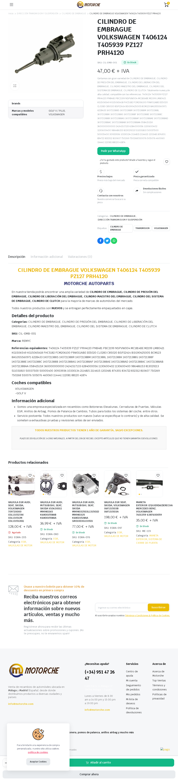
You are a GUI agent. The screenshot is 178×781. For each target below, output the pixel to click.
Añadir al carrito (100, 762)
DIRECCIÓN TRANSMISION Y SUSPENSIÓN (37, 13)
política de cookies (38, 752)
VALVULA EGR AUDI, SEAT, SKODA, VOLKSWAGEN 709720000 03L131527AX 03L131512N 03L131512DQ (19, 512)
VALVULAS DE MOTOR (20, 545)
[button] (14, 86)
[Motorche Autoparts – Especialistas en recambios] (88, 4)
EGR (23, 541)
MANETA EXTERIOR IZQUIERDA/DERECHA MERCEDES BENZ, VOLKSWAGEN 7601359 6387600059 (154, 508)
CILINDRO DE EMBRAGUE (74, 13)
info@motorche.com (20, 703)
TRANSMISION (142, 228)
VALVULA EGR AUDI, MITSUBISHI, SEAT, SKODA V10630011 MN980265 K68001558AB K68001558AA (51, 510)
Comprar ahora (89, 774)
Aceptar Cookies (38, 761)
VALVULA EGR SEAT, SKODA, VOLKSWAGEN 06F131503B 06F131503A (117, 507)
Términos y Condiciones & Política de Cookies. (147, 615)
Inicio (10, 13)
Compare (32, 482)
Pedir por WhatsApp (113, 151)
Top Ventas (159, 680)
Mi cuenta (131, 680)
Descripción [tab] (16, 257)
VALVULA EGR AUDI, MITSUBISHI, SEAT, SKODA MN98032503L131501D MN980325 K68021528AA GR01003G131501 (85, 512)
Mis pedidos (133, 694)
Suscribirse (158, 607)
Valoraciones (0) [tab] (80, 257)
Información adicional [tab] (47, 257)
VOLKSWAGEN (161, 228)
